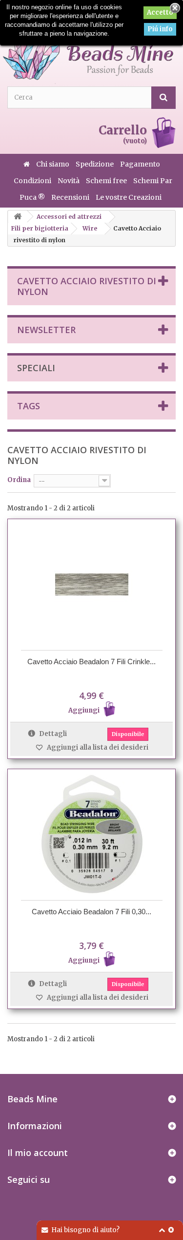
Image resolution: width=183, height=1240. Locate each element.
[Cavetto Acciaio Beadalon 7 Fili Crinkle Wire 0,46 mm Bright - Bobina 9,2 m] (91, 585)
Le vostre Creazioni (129, 197)
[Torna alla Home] (17, 216)
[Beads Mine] (88, 47)
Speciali (36, 368)
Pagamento (140, 164)
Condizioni (33, 180)
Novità (69, 180)
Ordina (19, 480)
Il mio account (37, 1152)
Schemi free (107, 180)
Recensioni (71, 197)
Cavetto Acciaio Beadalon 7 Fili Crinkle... (91, 661)
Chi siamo (53, 164)
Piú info (160, 29)
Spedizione (95, 164)
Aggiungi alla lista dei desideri (96, 747)
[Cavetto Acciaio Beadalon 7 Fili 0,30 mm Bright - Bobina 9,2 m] (91, 835)
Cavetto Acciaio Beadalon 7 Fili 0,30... (91, 911)
